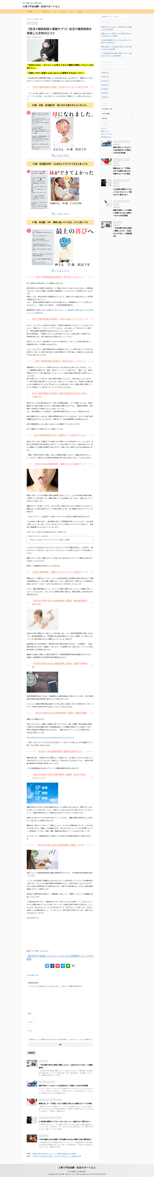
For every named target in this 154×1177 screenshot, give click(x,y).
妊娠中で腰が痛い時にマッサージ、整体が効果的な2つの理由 (54, 1154)
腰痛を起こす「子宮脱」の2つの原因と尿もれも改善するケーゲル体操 (65, 1103)
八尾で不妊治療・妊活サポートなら (41, 6)
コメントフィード (107, 134)
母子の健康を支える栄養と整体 (77, 1171)
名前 (30, 1013)
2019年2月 (104, 93)
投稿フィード (105, 131)
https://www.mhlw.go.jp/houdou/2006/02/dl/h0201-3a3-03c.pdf (50, 737)
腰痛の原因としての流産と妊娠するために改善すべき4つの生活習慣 (116, 48)
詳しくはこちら (60, 155)
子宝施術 (30, 11)
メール (30, 1022)
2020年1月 (104, 72)
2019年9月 (104, 85)
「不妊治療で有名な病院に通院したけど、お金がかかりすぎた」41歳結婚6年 (116, 54)
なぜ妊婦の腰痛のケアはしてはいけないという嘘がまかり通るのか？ (65, 1121)
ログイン (104, 128)
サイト (30, 1031)
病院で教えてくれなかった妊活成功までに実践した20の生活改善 (63, 1085)
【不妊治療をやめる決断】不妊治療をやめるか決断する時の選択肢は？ (65, 1139)
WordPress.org (106, 137)
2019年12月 (105, 76)
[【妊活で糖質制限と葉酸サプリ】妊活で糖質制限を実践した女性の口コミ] (63, 966)
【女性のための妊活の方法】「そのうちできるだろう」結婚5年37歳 (56, 1156)
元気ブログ (46, 11)
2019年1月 (104, 97)
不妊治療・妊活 (33, 975)
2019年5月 (104, 89)
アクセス (63, 11)
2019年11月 (105, 81)
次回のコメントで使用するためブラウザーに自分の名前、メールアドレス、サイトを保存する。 (61, 1039)
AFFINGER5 (102, 1174)
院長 (80, 11)
